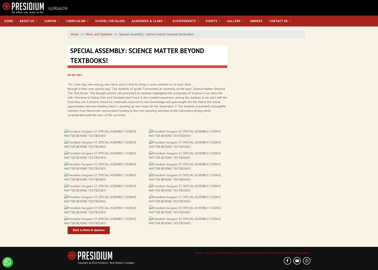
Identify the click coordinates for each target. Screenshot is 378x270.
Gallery (234, 21)
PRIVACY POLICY (204, 253)
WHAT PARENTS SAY (226, 253)
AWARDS (244, 253)
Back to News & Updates (89, 230)
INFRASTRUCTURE (261, 253)
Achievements (184, 21)
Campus (50, 21)
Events (211, 21)
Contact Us (278, 21)
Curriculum (76, 21)
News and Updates (99, 34)
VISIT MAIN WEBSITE (299, 253)
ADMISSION (279, 253)
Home (8, 21)
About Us (27, 21)
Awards (256, 21)
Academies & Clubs (147, 21)
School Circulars (110, 21)
